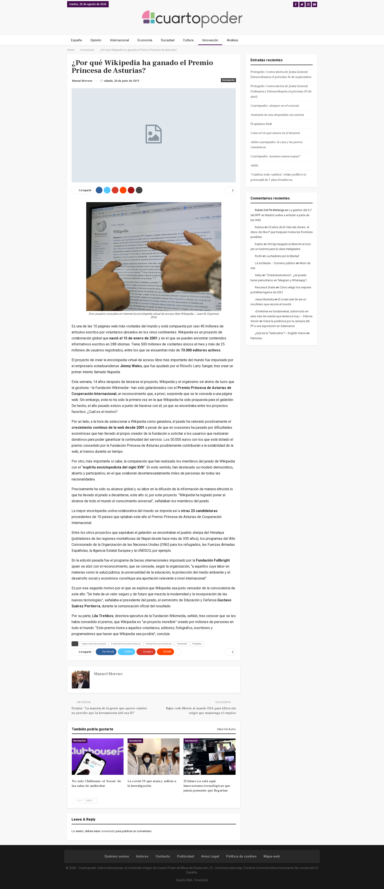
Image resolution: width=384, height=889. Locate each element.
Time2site (201, 880)
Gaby (258, 275)
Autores (142, 856)
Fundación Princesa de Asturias (126, 643)
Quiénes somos (116, 856)
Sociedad (167, 40)
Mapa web (272, 856)
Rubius (259, 227)
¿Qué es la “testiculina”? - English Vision (280, 333)
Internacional (119, 40)
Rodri (258, 256)
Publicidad (185, 856)
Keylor (259, 244)
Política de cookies (241, 856)
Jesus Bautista (264, 299)
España (76, 40)
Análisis (232, 40)
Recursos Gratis (265, 287)
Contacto (163, 856)
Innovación (210, 40)
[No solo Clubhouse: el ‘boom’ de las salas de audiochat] (98, 756)
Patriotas (256, 338)
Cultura (188, 40)
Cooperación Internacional (93, 643)
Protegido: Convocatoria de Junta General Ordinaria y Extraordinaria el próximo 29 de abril (281, 91)
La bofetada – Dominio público (275, 263)
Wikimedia (182, 643)
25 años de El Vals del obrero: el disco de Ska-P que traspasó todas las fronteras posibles (281, 232)
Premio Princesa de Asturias (159, 643)
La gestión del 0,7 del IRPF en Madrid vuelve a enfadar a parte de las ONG (281, 214)
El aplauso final (261, 124)
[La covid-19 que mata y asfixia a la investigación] (154, 756)
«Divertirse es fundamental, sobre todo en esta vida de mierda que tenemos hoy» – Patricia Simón (281, 316)
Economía (145, 40)
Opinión (95, 40)
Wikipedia (197, 643)
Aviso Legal (210, 856)
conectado (108, 831)
